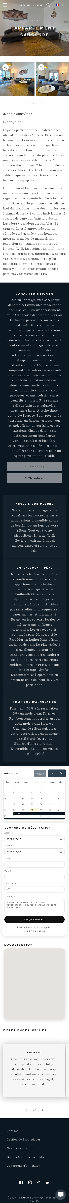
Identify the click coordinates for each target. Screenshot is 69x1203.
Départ (8, 845)
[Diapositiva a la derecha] (42, 102)
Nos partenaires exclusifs (25, 1157)
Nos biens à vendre (20, 1148)
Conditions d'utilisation (23, 1165)
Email (7, 871)
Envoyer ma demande (34, 919)
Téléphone (10, 883)
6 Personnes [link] (34, 467)
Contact (12, 1131)
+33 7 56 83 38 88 (34, 931)
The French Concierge (30, 1197)
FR (62, 4)
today (40, 773)
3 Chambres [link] (34, 478)
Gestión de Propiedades (24, 1139)
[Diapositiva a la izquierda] (26, 102)
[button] (5, 5)
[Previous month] (52, 773)
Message (9, 896)
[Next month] (61, 773)
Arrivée (8, 832)
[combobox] (60, 5)
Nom (7, 858)
